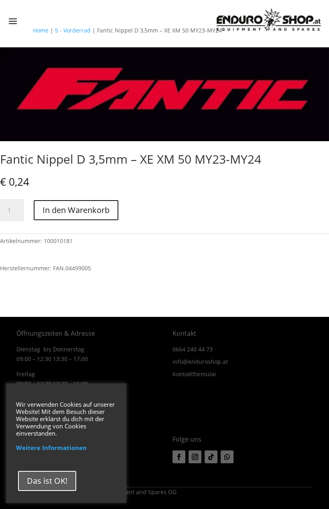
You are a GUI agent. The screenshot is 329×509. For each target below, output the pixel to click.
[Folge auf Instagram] (195, 456)
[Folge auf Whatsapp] (227, 456)
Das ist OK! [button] (47, 480)
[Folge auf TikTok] (211, 456)
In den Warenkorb (76, 210)
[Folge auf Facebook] (179, 456)
